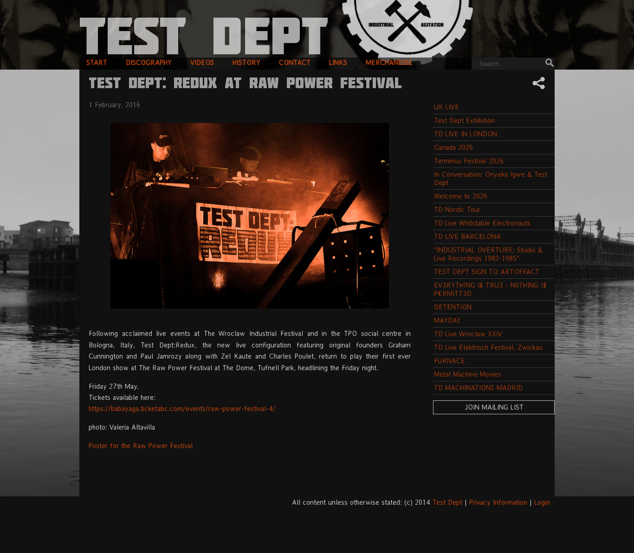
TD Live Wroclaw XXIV (468, 334)
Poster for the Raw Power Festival (141, 446)
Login (542, 502)
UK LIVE (446, 107)
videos (202, 62)
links (338, 62)
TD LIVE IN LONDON (465, 134)
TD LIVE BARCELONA (467, 236)
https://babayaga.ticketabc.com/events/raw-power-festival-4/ (182, 408)
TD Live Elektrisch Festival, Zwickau (488, 347)
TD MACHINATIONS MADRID (478, 388)
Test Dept (447, 502)
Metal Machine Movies (467, 374)
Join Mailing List (494, 407)
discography (149, 62)
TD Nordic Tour (457, 209)
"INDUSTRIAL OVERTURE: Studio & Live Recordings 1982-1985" (488, 254)
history (246, 62)
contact (295, 62)
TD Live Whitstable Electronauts (482, 223)
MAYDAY (447, 320)
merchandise (389, 62)
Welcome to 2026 (460, 196)
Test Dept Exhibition (464, 120)
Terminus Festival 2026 (469, 161)
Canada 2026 (453, 147)
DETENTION (453, 307)
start (96, 62)
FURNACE (449, 361)
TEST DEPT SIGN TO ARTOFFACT (486, 272)
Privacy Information (498, 502)
